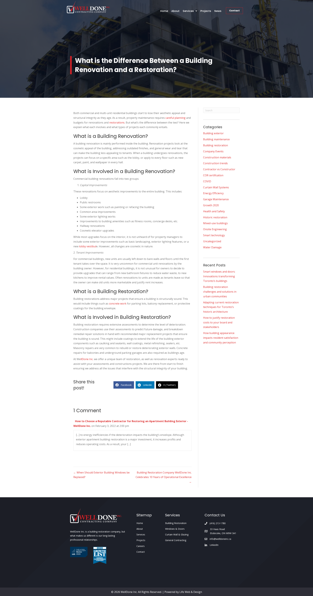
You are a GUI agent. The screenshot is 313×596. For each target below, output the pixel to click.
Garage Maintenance (216, 199)
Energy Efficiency (213, 193)
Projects (140, 540)
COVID (207, 181)
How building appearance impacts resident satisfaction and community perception (220, 337)
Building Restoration (175, 523)
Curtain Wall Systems (216, 187)
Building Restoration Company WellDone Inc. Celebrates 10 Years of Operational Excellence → (164, 477)
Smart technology (214, 235)
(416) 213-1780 (218, 523)
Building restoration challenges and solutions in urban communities (219, 291)
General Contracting (175, 540)
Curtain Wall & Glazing (176, 534)
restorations (117, 122)
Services (140, 534)
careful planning (175, 118)
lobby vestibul (87, 246)
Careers (140, 546)
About (139, 528)
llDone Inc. (87, 359)
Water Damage (212, 247)
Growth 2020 (211, 205)
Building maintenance (216, 139)
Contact (234, 10)
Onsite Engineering (215, 229)
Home (139, 523)
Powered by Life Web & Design (183, 592)
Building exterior (213, 133)
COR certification (213, 175)
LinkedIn (214, 544)
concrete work (117, 303)
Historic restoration (215, 217)
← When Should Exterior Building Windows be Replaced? (101, 475)
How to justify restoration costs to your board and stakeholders (219, 322)
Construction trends (215, 163)
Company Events (213, 151)
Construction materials (217, 157)
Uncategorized (212, 241)
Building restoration (215, 145)
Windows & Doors (175, 528)
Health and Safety (214, 211)
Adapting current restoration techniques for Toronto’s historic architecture (221, 307)
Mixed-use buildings (215, 223)
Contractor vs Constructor (219, 169)
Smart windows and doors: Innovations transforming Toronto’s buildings (219, 276)
